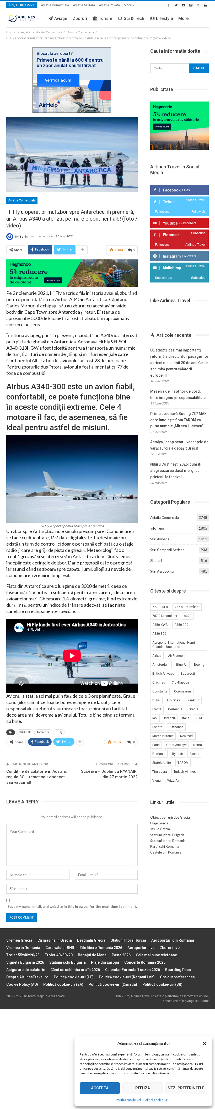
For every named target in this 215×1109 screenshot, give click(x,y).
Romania (158, 754)
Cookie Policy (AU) (22, 984)
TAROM (183, 763)
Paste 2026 (121, 955)
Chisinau (158, 682)
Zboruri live (170, 948)
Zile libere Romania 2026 (100, 948)
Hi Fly (59, 732)
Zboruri (80, 18)
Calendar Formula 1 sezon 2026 (132, 970)
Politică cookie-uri (128, 1100)
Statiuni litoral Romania (168, 841)
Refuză (142, 1088)
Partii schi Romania (164, 846)
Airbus (157, 656)
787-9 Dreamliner (164, 616)
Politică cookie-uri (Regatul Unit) (127, 977)
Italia (185, 718)
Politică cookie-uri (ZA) (63, 984)
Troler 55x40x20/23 (23, 955)
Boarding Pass (178, 970)
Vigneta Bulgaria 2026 (25, 962)
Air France (175, 656)
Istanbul (170, 718)
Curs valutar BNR (59, 948)
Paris (156, 745)
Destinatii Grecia (91, 940)
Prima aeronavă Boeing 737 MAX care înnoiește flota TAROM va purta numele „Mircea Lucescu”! (178, 420)
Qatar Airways (176, 745)
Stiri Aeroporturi (162, 571)
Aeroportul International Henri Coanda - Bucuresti (173, 645)
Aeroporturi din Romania (172, 940)
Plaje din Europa (105, 962)
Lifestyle (164, 18)
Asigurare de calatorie (25, 970)
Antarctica (43, 732)
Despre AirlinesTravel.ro (27, 977)
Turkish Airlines (185, 772)
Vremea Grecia (19, 940)
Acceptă (100, 1088)
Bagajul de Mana (92, 955)
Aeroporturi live (140, 948)
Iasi (155, 718)
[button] (204, 1043)
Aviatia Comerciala (55, 5)
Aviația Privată (109, 5)
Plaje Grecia (159, 823)
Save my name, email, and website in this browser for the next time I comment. (72, 906)
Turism (105, 18)
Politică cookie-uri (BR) (162, 984)
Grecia (193, 709)
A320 (187, 616)
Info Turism (159, 528)
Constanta (160, 691)
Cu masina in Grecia (54, 940)
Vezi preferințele (186, 1088)
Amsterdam (161, 665)
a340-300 (25, 732)
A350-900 (181, 625)
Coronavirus (183, 691)
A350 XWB (160, 625)
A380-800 (159, 634)
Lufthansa (176, 727)
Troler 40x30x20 (59, 955)
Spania (194, 754)
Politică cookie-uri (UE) (74, 977)
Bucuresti (188, 673)
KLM (199, 718)
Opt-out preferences (177, 977)
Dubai (156, 700)
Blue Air (181, 665)
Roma (197, 745)
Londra (157, 727)
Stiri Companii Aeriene (167, 550)
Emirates (173, 700)
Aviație (60, 18)
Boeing (199, 665)
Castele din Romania (165, 852)
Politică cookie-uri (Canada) (113, 984)
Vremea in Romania (23, 948)
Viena (156, 780)
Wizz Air (173, 780)
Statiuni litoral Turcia (128, 940)
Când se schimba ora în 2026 (75, 970)
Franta (157, 709)
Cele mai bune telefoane (156, 955)
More (128, 5)
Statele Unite (161, 763)
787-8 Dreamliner (187, 607)
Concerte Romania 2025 (144, 962)
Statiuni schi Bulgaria (67, 962)
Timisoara (159, 772)
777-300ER (160, 607)
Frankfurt (193, 700)
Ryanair (177, 754)
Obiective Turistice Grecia (170, 817)
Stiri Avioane (159, 539)
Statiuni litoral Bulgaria (167, 835)
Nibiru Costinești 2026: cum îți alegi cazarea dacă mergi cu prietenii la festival (175, 470)
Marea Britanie (163, 736)
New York (187, 736)
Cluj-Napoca (180, 682)
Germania (175, 709)
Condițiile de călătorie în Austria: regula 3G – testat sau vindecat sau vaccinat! (36, 777)
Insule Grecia (160, 829)
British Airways (163, 673)
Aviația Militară (84, 5)
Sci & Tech (134, 18)
